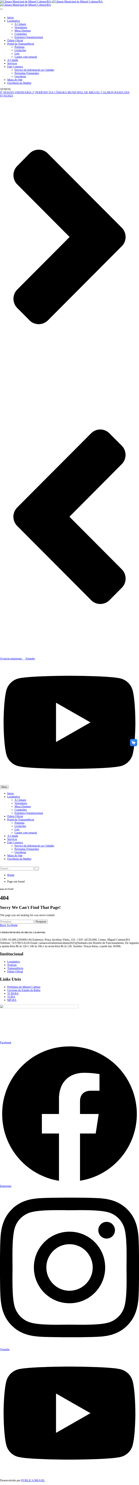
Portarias (19, 47)
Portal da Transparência (20, 43)
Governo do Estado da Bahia (23, 990)
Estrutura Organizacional (28, 37)
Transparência (15, 968)
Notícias (12, 964)
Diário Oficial (15, 40)
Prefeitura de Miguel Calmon (23, 986)
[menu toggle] (1, 9)
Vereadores (20, 27)
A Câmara (20, 24)
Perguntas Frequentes (26, 73)
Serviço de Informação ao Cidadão (34, 69)
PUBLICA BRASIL (33, 1480)
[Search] (36, 869)
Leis (16, 53)
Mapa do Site (14, 79)
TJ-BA (11, 996)
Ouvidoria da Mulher (19, 82)
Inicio (10, 17)
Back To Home (9, 925)
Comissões (20, 33)
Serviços (12, 63)
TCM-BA (13, 993)
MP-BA (11, 1000)
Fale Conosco (15, 66)
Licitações (20, 50)
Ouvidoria (20, 76)
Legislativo (13, 20)
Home (10, 875)
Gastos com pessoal (25, 56)
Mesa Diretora (22, 30)
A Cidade (12, 60)
